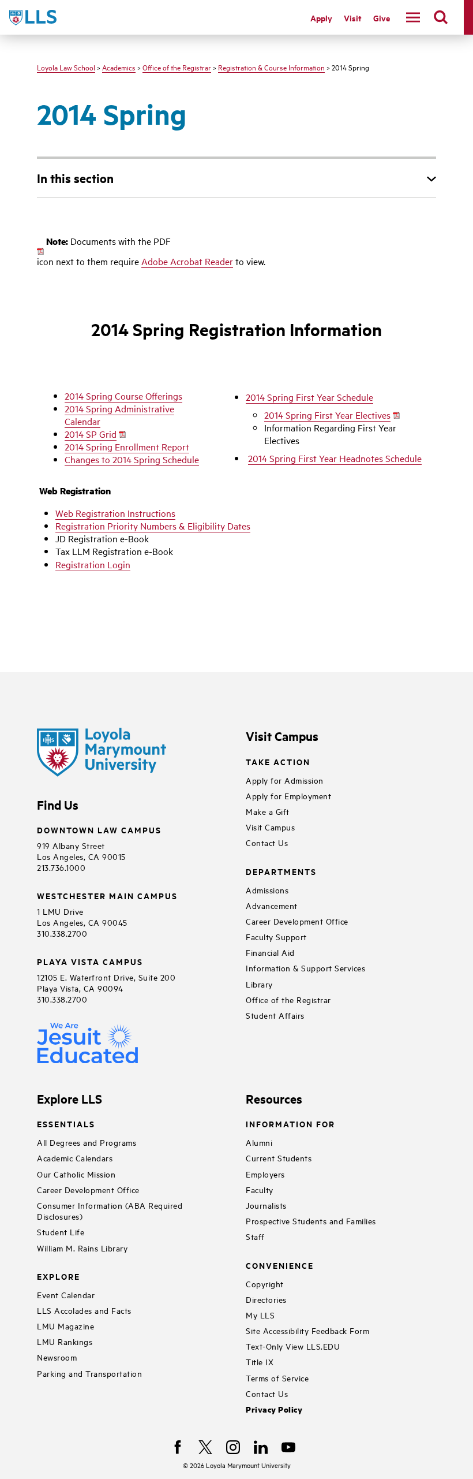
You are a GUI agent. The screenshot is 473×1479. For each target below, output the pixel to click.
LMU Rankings (64, 1341)
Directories (266, 1299)
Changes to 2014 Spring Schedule (132, 459)
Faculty (259, 1189)
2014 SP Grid (91, 433)
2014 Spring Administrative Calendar (119, 414)
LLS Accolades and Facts (84, 1310)
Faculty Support (276, 936)
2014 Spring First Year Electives (327, 414)
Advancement (272, 905)
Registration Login (92, 564)
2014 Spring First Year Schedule (309, 396)
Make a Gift (268, 811)
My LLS (260, 1314)
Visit (353, 18)
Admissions (267, 889)
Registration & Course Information (271, 67)
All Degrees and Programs (86, 1142)
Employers (265, 1173)
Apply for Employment (288, 795)
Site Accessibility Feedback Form (307, 1330)
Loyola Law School (66, 67)
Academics (119, 67)
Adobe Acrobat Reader (187, 261)
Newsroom (57, 1356)
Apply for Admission (285, 779)
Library (259, 983)
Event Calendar (66, 1294)
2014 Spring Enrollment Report (127, 446)
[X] (205, 1447)
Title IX (259, 1361)
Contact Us (267, 842)
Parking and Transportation (89, 1373)
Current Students (278, 1157)
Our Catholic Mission (76, 1173)
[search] (441, 17)
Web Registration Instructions (115, 512)
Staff (255, 1236)
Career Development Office (297, 920)
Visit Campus (270, 826)
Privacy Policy (274, 1409)
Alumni (259, 1142)
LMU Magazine (65, 1325)
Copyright (265, 1283)
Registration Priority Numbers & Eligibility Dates (152, 525)
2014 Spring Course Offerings (123, 395)
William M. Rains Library (82, 1247)
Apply (321, 18)
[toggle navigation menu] (413, 17)
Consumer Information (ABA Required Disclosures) (109, 1210)
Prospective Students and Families (311, 1220)
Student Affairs (275, 1014)
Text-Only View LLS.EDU (293, 1345)
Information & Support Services (305, 967)
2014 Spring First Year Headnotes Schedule (335, 458)
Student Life (60, 1231)
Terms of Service (277, 1377)
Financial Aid (270, 952)
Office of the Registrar (176, 67)
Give (381, 18)
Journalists (266, 1204)
